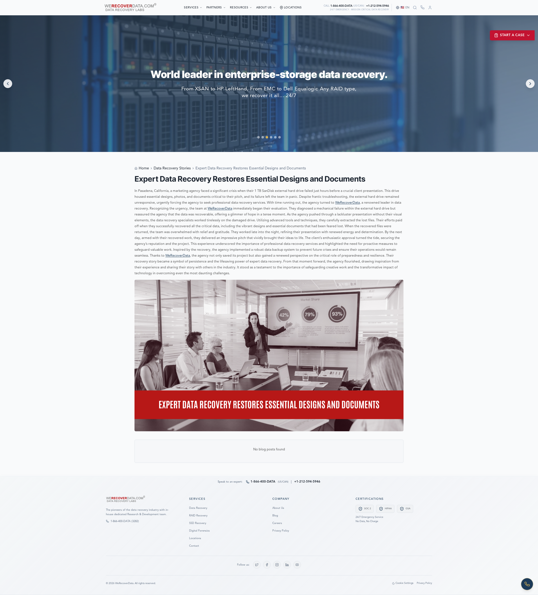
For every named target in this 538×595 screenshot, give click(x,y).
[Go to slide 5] (275, 137)
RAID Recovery (198, 515)
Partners (214, 7)
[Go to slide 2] (262, 137)
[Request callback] (422, 7)
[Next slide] (530, 83)
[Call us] (527, 584)
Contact (194, 546)
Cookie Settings (404, 583)
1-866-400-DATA (341, 5)
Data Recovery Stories (172, 168)
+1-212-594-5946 (377, 5)
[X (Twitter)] (257, 565)
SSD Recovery (197, 523)
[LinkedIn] (287, 565)
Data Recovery (198, 508)
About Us (264, 7)
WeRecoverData (347, 202)
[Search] (415, 7)
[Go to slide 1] (258, 137)
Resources (239, 7)
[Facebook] (267, 565)
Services (191, 7)
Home (144, 168)
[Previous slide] (7, 83)
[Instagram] (277, 565)
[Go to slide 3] (267, 137)
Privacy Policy (280, 530)
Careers (277, 523)
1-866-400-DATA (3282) (125, 521)
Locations (195, 538)
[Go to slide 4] (271, 137)
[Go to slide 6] (279, 137)
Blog (275, 515)
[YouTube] (297, 565)
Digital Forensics (199, 530)
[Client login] (430, 7)
